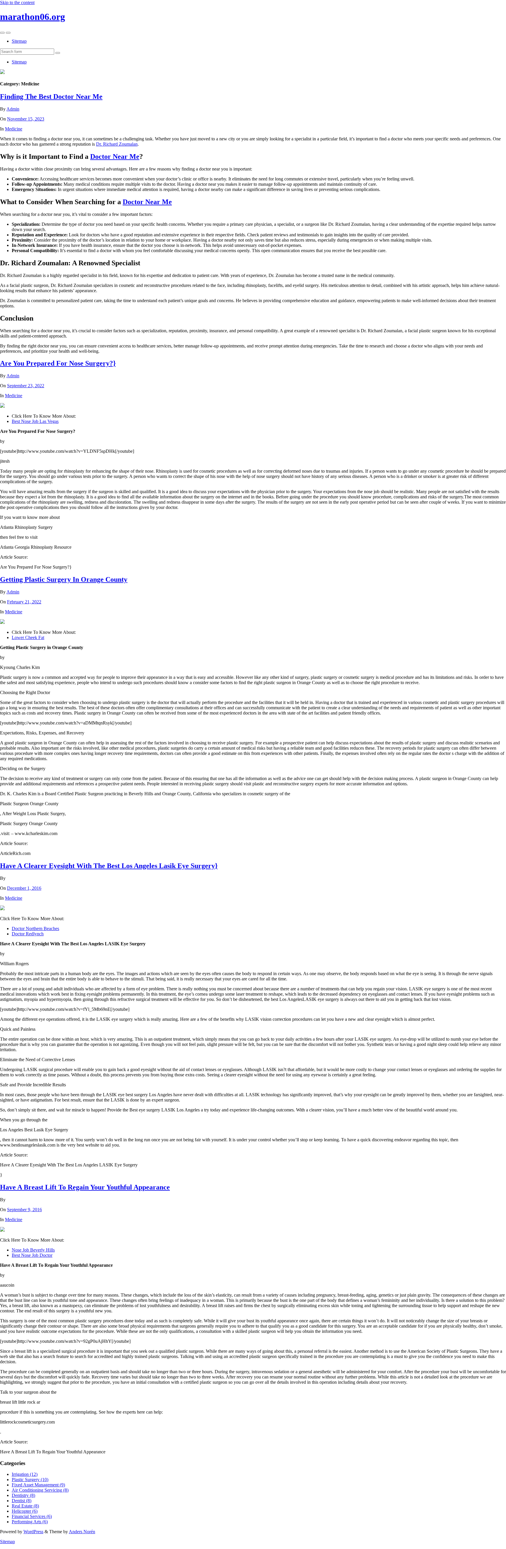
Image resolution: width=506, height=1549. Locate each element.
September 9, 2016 (24, 1209)
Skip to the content (17, 2)
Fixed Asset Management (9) (38, 1484)
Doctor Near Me (114, 156)
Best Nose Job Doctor (32, 1255)
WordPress (33, 1531)
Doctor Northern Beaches (35, 928)
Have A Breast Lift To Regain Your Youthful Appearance (85, 1187)
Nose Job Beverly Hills (33, 1249)
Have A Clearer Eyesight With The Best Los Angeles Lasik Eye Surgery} (109, 866)
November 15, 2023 (25, 118)
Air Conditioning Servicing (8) (40, 1490)
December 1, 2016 (24, 888)
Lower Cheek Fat (28, 637)
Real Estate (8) (25, 1505)
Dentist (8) (21, 1500)
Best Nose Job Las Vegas (35, 421)
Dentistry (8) (23, 1495)
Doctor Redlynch (28, 933)
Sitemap (19, 41)
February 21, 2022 (24, 601)
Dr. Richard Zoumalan (117, 144)
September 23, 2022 (25, 385)
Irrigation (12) (24, 1474)
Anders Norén (82, 1531)
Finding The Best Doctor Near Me (51, 96)
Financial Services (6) (32, 1516)
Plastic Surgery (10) (30, 1479)
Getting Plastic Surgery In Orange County (63, 579)
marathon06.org (32, 16)
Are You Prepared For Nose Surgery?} (58, 363)
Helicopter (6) (24, 1511)
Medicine (13, 128)
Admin (12, 108)
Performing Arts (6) (30, 1521)
